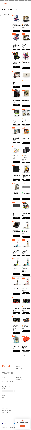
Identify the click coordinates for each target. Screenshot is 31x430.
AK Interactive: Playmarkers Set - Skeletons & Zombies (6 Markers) (16, 289)
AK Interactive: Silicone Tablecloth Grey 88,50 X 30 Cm (26, 194)
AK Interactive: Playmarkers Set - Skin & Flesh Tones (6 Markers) (26, 232)
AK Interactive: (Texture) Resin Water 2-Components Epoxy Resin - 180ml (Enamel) (26, 213)
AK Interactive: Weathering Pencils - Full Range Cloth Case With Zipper (26, 157)
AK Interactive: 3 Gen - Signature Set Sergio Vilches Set (25, 138)
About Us (3, 395)
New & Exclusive (18, 366)
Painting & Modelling (19, 379)
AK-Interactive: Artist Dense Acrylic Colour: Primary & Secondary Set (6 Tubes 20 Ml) (26, 308)
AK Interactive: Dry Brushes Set (25, 327)
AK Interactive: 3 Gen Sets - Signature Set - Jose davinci (16, 157)
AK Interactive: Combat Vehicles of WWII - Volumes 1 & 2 (26, 120)
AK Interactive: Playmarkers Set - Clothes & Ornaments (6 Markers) (26, 269)
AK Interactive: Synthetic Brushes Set (16, 176)
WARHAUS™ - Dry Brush (5, 414)
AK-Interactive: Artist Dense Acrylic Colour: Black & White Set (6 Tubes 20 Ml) (16, 327)
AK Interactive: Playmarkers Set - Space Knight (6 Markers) (16, 251)
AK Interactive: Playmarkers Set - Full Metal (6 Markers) (25, 251)
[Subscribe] (13, 391)
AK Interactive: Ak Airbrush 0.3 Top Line (25, 81)
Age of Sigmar (18, 370)
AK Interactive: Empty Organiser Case (25, 346)
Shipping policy (11, 427)
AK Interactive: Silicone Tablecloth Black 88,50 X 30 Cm (16, 213)
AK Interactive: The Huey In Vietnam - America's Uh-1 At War (16, 120)
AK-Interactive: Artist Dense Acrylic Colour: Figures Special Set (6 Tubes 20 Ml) (16, 308)
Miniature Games (18, 375)
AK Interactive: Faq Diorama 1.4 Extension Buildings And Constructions (25, 100)
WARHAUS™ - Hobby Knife (6, 412)
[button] (26, 3)
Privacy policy (3, 427)
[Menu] (29, 3)
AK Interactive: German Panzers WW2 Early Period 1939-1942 (16, 194)
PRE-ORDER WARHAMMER (6, 0)
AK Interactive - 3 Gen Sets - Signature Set (16, 138)
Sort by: (2, 14)
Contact (3, 397)
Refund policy (7, 427)
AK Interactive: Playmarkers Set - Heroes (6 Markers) (25, 289)
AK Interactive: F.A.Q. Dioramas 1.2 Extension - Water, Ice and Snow (16, 346)
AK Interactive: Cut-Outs (26, 175)
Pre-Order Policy (4, 404)
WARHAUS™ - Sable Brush (6, 408)
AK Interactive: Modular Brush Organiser (16, 231)
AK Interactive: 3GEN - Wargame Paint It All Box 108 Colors (26, 26)
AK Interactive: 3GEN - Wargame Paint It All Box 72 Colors (26, 45)
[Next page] (27, 355)
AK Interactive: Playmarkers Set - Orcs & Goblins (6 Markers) (16, 269)
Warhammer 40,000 (19, 368)
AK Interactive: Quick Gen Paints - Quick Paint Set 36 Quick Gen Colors (26, 63)
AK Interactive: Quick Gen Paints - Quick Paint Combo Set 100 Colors (17, 26)
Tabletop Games (18, 377)
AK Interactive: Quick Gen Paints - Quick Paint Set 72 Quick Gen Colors (17, 45)
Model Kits (17, 381)
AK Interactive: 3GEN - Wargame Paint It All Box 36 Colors (16, 82)
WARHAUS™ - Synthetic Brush (6, 410)
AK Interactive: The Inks (16, 62)
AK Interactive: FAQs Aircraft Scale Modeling (16, 100)
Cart (2, 399)
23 (24, 355)
